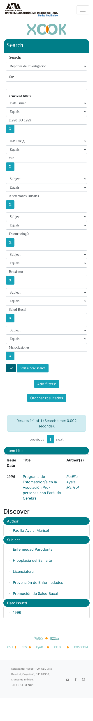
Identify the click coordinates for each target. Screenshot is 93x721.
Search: (15, 57)
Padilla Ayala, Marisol (72, 482)
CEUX (57, 647)
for (11, 77)
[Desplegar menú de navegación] (83, 9)
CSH (10, 647)
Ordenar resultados (46, 398)
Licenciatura (23, 571)
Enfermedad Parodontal (33, 549)
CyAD (39, 647)
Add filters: (46, 384)
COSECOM (80, 647)
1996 (17, 612)
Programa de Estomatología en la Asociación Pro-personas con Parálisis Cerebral (42, 487)
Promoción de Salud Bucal (35, 593)
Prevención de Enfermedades (38, 582)
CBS (24, 647)
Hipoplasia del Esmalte (32, 560)
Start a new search (33, 368)
